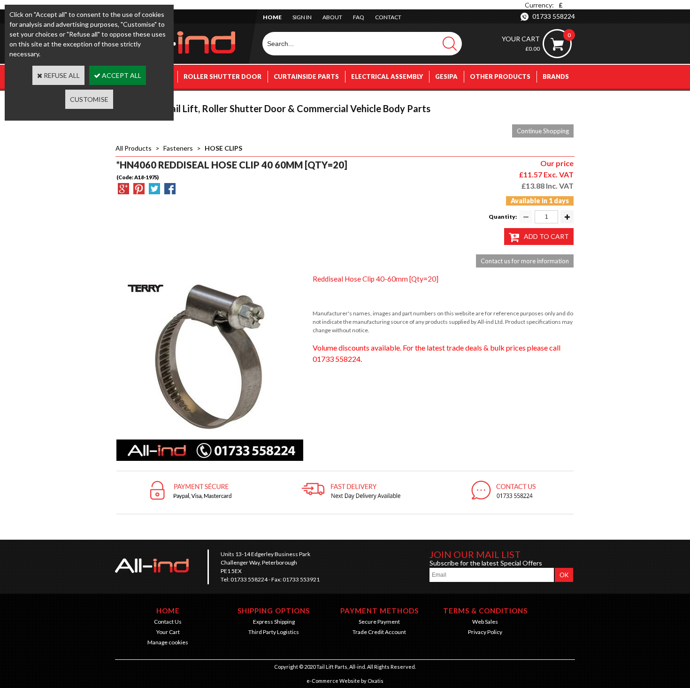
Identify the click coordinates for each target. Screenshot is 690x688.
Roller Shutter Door (222, 76)
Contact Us (168, 621)
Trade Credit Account (379, 631)
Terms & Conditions (485, 610)
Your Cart (168, 631)
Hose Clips (223, 148)
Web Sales (485, 621)
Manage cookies (167, 642)
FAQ (358, 17)
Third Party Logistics (273, 631)
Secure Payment (379, 621)
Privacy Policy (485, 631)
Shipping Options (274, 610)
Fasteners (178, 148)
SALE (561, 100)
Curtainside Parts (306, 76)
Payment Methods (379, 610)
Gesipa (446, 76)
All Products (133, 148)
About (332, 17)
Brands (556, 76)
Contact (388, 17)
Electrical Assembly (387, 76)
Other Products (500, 76)
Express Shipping (274, 621)
